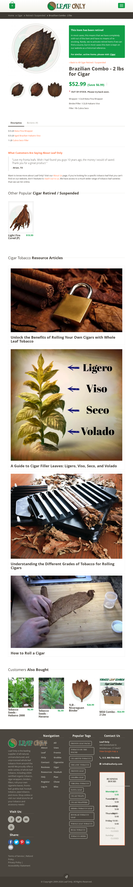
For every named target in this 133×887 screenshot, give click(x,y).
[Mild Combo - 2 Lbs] (112, 693)
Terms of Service (16, 856)
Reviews (45, 767)
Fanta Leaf (76, 790)
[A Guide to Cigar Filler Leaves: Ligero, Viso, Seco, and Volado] (66, 404)
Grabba (57, 757)
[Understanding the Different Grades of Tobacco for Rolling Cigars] (66, 515)
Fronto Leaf (77, 771)
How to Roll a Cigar (28, 653)
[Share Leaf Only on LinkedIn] (27, 841)
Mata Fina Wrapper (23, 130)
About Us (57, 175)
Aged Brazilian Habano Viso (27, 135)
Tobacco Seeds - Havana (44, 713)
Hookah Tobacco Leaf (80, 816)
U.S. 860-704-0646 (111, 757)
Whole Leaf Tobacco (81, 823)
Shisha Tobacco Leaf (81, 808)
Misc (56, 786)
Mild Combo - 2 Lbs (107, 713)
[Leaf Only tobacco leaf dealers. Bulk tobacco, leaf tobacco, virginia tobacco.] (28, 743)
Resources (45, 772)
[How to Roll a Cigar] (66, 611)
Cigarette (58, 762)
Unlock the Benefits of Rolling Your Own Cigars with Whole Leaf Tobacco (63, 339)
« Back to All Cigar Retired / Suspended (87, 62)
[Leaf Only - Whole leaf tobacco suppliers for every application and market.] (66, 5)
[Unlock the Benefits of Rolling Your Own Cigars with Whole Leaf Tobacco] (66, 300)
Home (44, 742)
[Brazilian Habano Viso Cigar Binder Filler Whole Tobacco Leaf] (36, 90)
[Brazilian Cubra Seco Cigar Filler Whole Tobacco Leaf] (36, 48)
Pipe (56, 776)
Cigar (112, 54)
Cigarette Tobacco (81, 758)
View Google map (108, 751)
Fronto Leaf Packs (80, 743)
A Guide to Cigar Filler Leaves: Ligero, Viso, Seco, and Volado (64, 465)
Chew (57, 781)
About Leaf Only (44, 752)
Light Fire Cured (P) (14, 237)
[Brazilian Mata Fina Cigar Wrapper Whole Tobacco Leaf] (55, 90)
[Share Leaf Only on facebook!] (10, 841)
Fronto (57, 752)
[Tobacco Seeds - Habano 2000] (21, 692)
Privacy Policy (14, 862)
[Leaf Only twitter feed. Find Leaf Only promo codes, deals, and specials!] (19, 819)
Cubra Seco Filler (21, 140)
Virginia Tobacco (80, 783)
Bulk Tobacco (78, 830)
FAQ (43, 776)
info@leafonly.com (112, 763)
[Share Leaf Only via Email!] (10, 847)
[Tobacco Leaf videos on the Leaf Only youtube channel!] (11, 827)
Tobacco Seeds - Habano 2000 (16, 712)
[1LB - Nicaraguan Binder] (82, 690)
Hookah (58, 772)
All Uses (56, 745)
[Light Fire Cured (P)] (21, 217)
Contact (45, 762)
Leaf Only (104, 741)
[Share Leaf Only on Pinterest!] (22, 841)
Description (16, 122)
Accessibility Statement (19, 865)
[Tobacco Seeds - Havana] (51, 693)
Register (45, 781)
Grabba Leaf (77, 777)
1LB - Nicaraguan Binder (76, 707)
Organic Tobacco (80, 765)
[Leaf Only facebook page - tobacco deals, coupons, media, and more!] (11, 819)
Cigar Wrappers (79, 802)
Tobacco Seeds (78, 836)
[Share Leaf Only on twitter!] (16, 841)
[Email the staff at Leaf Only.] (26, 819)
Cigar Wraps (77, 796)
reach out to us (51, 178)
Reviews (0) (32, 122)
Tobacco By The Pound (79, 751)
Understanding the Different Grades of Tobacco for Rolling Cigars (62, 565)
